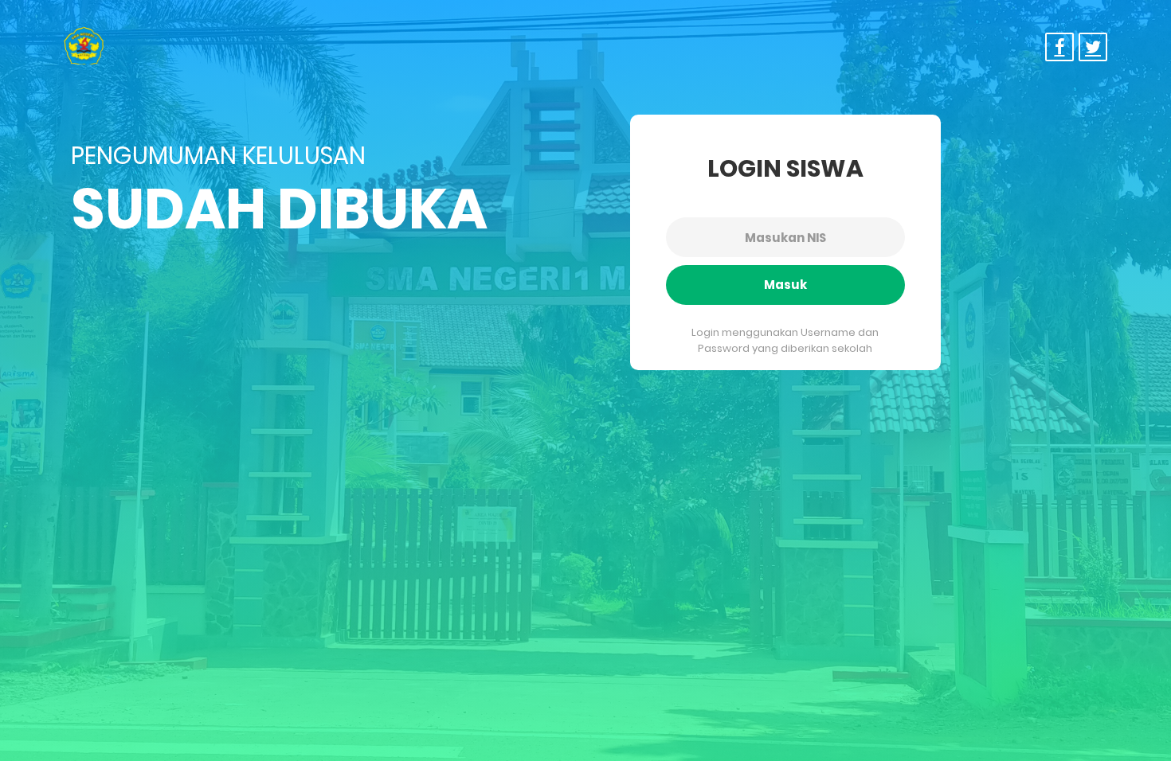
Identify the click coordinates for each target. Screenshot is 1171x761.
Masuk (785, 284)
